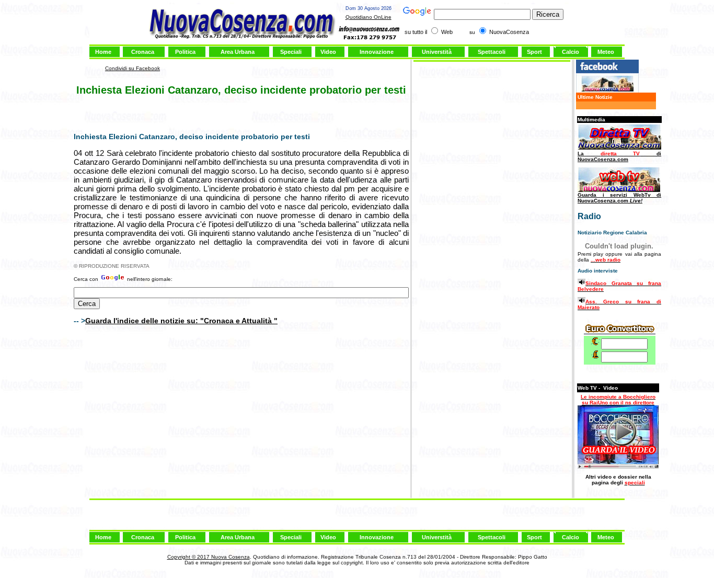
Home (103, 52)
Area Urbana (238, 52)
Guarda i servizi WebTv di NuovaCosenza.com (619, 197)
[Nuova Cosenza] (607, 91)
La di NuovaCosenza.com (619, 156)
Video (328, 52)
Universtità (437, 52)
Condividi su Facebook (132, 68)
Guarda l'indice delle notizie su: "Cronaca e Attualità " (181, 320)
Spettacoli (491, 52)
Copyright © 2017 (188, 557)
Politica (185, 52)
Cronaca (142, 52)
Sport (534, 52)
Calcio (570, 52)
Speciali (291, 52)
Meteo (605, 52)
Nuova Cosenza (230, 557)
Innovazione (377, 52)
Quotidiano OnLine (368, 17)
